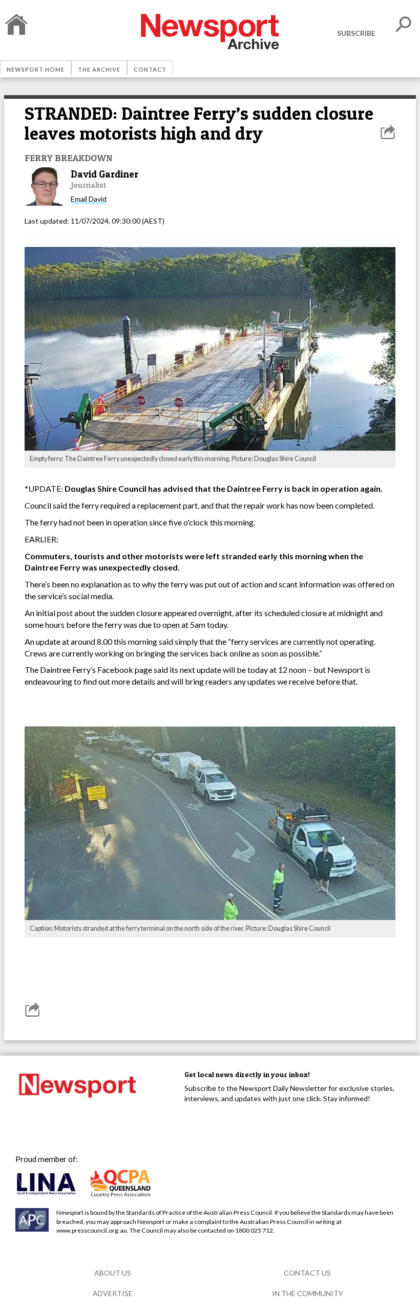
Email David (89, 198)
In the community (307, 1293)
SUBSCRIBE (356, 33)
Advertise (113, 1293)
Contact (150, 69)
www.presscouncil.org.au (91, 1230)
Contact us (307, 1272)
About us (112, 1272)
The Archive (99, 69)
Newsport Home (36, 69)
